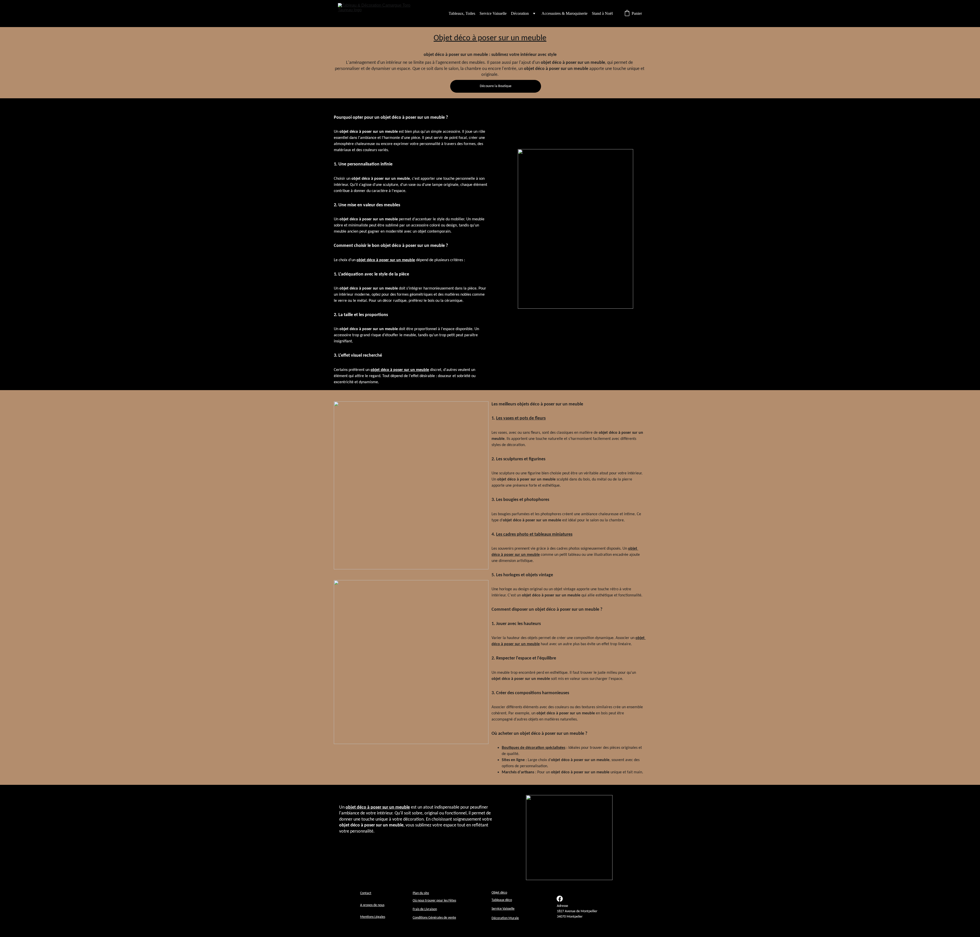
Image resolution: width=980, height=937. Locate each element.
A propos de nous (372, 905)
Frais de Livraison (425, 909)
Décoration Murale (505, 918)
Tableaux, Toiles (462, 13)
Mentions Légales (372, 917)
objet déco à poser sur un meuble (386, 260)
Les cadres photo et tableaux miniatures (534, 534)
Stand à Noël (602, 13)
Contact (365, 893)
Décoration (520, 13)
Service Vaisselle (493, 13)
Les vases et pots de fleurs (521, 418)
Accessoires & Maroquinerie (564, 13)
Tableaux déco (502, 900)
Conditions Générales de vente (434, 918)
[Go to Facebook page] (560, 899)
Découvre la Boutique (495, 86)
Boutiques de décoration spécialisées (533, 748)
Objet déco (499, 893)
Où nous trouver (424, 901)
